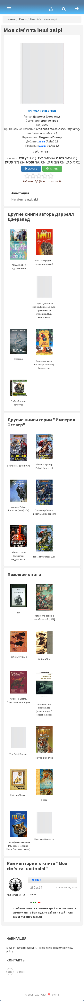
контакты (32, 947)
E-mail (20, 971)
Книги (23, 19)
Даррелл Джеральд (46, 116)
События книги (41, 151)
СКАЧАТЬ (32, 168)
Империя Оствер (46, 120)
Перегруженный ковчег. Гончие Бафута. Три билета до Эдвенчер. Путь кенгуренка (44, 310)
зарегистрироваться (27, 916)
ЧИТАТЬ (53, 168)
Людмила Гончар (50, 137)
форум (21, 947)
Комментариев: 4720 (16, 894)
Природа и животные (42, 111)
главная (10, 947)
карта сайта (46, 947)
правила (59, 947)
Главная (10, 19)
